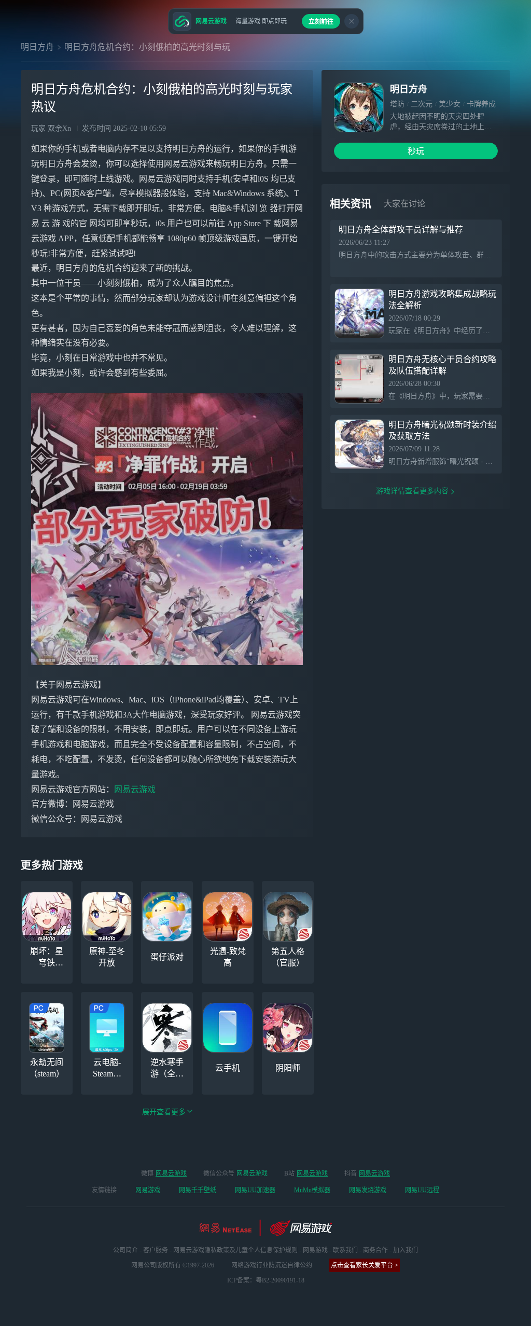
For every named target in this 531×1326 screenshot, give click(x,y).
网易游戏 (147, 1190)
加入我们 (405, 1250)
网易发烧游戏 (367, 1190)
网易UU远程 (422, 1190)
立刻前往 (321, 21)
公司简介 (125, 1250)
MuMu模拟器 (312, 1190)
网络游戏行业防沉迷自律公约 (271, 1265)
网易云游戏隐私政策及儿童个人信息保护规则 (235, 1250)
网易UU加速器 (255, 1190)
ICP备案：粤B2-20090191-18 (265, 1280)
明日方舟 (37, 47)
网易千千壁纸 (197, 1190)
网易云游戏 (135, 789)
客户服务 (155, 1250)
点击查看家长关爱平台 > (364, 1265)
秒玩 (416, 151)
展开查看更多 (164, 1112)
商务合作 (375, 1250)
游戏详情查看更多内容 (412, 491)
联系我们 (345, 1250)
